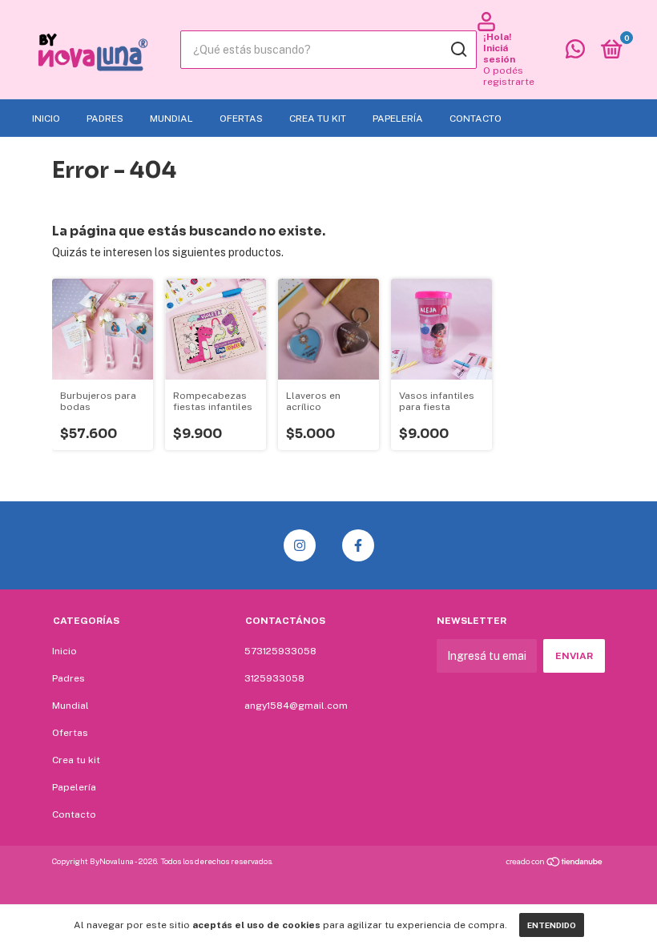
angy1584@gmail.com (296, 705)
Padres (105, 118)
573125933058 (280, 651)
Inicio (46, 118)
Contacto (475, 118)
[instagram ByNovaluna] (300, 545)
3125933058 (274, 678)
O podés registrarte (508, 76)
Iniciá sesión (499, 53)
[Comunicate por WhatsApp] (575, 52)
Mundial (171, 118)
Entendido (551, 925)
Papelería (398, 118)
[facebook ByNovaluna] (358, 545)
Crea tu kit (317, 118)
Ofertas (241, 118)
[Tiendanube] (555, 863)
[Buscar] (458, 49)
